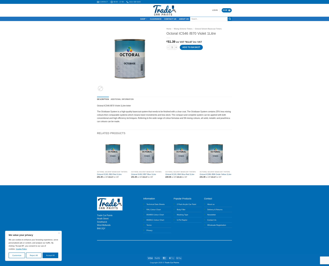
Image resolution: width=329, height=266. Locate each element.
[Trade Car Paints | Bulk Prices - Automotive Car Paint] (164, 10)
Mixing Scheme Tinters (183, 29)
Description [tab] (103, 99)
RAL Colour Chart (154, 210)
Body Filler (181, 210)
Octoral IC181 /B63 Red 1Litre (109, 174)
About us (184, 19)
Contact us (170, 19)
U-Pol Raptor (182, 220)
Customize (16, 255)
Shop (142, 19)
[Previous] (97, 161)
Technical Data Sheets (156, 204)
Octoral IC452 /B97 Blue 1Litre (143, 174)
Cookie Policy (21, 249)
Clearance (156, 19)
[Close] (59, 233)
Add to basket (191, 47)
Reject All (34, 255)
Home (168, 29)
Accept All (50, 255)
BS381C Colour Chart (155, 220)
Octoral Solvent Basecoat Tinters (208, 29)
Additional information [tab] (122, 99)
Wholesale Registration (216, 225)
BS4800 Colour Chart (155, 215)
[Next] (231, 161)
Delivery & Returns (214, 210)
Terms (149, 225)
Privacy (149, 230)
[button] (215, 10)
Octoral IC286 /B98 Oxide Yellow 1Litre (215, 174)
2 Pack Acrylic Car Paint (186, 204)
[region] (33, 246)
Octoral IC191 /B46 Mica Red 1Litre (179, 174)
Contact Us (211, 220)
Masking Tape (182, 215)
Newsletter (211, 215)
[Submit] (230, 19)
